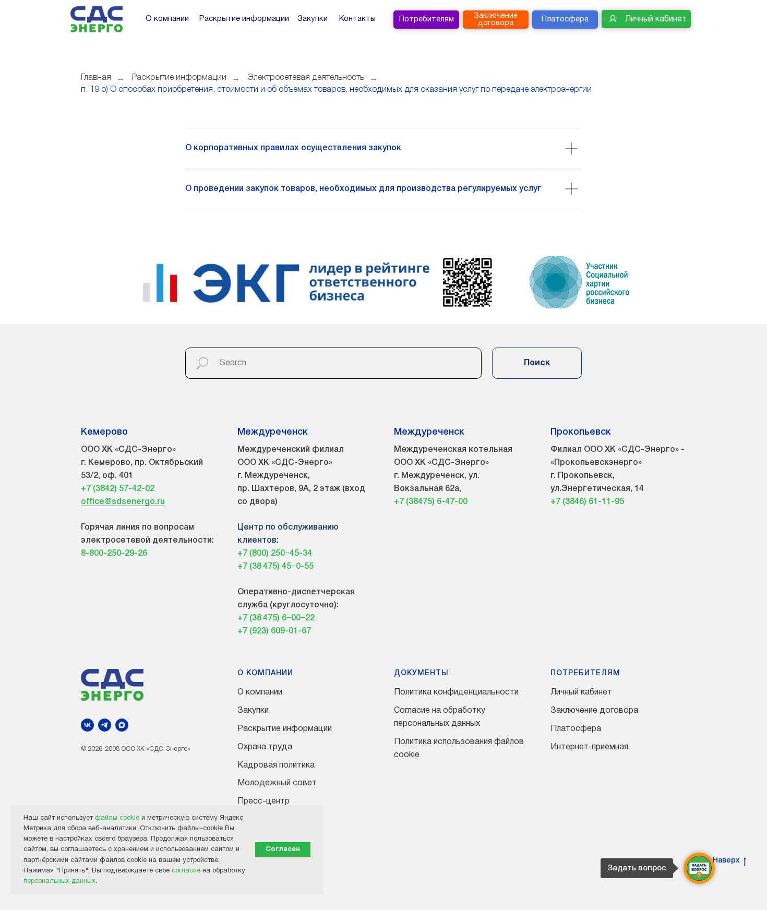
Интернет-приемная (589, 747)
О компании (259, 692)
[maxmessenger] (121, 725)
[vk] (87, 725)
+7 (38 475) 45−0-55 (275, 566)
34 (307, 553)
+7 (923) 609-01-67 (274, 631)
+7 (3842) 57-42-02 (117, 489)
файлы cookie (117, 818)
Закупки (253, 710)
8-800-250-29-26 (114, 553)
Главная (96, 77)
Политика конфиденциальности (456, 692)
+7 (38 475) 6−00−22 (276, 618)
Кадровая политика (276, 765)
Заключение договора (594, 710)
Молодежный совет (277, 783)
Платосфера (575, 729)
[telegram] (104, 725)
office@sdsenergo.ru (123, 502)
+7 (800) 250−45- (270, 553)
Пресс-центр (263, 801)
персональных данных (59, 881)
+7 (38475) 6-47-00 (431, 502)
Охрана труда (264, 747)
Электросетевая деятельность (305, 77)
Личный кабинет (581, 692)
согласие (186, 871)
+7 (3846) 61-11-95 (587, 502)
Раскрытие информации (179, 77)
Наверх (726, 860)
